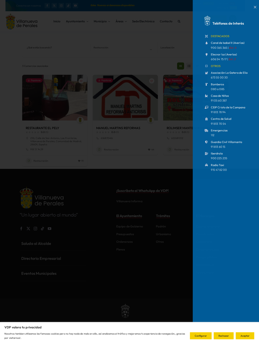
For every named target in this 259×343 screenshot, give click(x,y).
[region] (129, 332)
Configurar (201, 335)
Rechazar (223, 335)
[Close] (251, 7)
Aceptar (245, 335)
